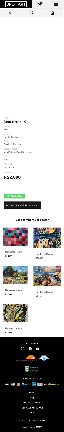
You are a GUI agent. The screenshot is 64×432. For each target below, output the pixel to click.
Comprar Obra (14, 196)
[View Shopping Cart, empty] (39, 4)
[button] (56, 4)
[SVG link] (39, 427)
